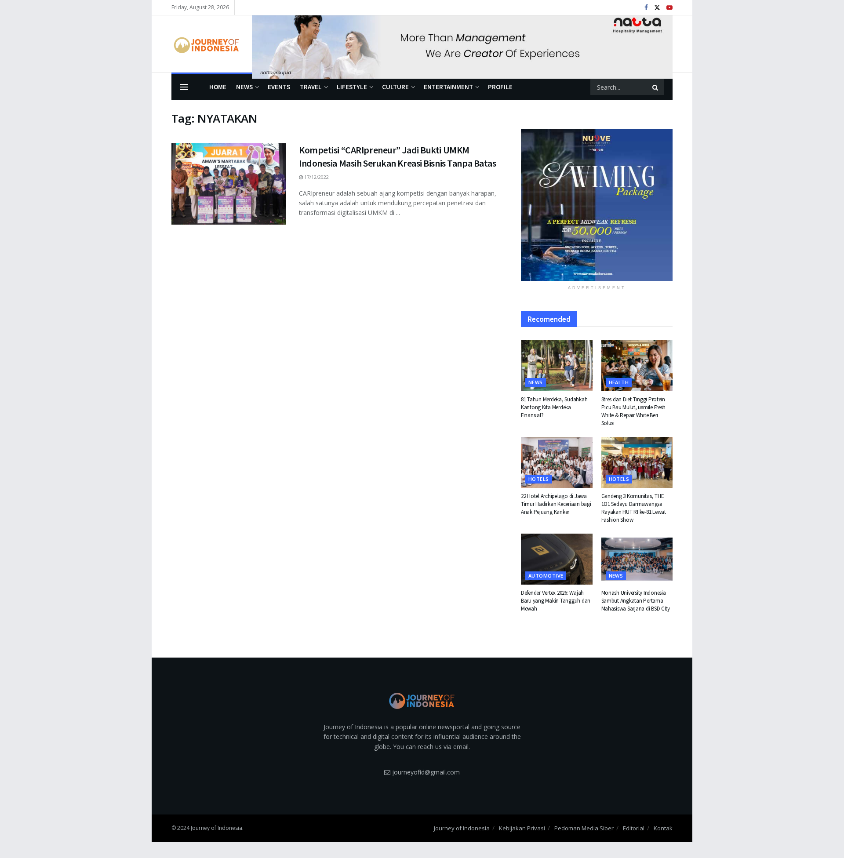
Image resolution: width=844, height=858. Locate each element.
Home (217, 87)
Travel (311, 87)
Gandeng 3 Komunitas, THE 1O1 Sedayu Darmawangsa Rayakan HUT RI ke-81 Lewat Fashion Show (633, 508)
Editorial (633, 828)
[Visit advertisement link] (462, 44)
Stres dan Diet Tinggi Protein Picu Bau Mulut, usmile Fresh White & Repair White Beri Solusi (633, 411)
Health (619, 382)
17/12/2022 (316, 177)
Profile (500, 87)
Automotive (545, 575)
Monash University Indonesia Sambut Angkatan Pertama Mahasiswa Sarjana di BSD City (635, 600)
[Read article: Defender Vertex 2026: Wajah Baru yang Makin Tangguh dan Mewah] (557, 559)
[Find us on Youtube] (669, 7)
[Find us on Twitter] (657, 7)
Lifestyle (352, 87)
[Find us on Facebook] (646, 7)
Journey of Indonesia (462, 828)
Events (279, 87)
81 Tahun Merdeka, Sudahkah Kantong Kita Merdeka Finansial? (554, 407)
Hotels (538, 479)
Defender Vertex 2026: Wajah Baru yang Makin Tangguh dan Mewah (555, 600)
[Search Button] (656, 87)
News (244, 87)
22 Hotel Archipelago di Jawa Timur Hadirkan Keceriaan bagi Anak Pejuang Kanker (556, 504)
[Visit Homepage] (205, 44)
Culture (395, 87)
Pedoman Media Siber (584, 828)
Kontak (663, 828)
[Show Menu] (184, 87)
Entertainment (448, 87)
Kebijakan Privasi (522, 828)
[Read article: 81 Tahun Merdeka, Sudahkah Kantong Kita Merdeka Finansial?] (557, 365)
